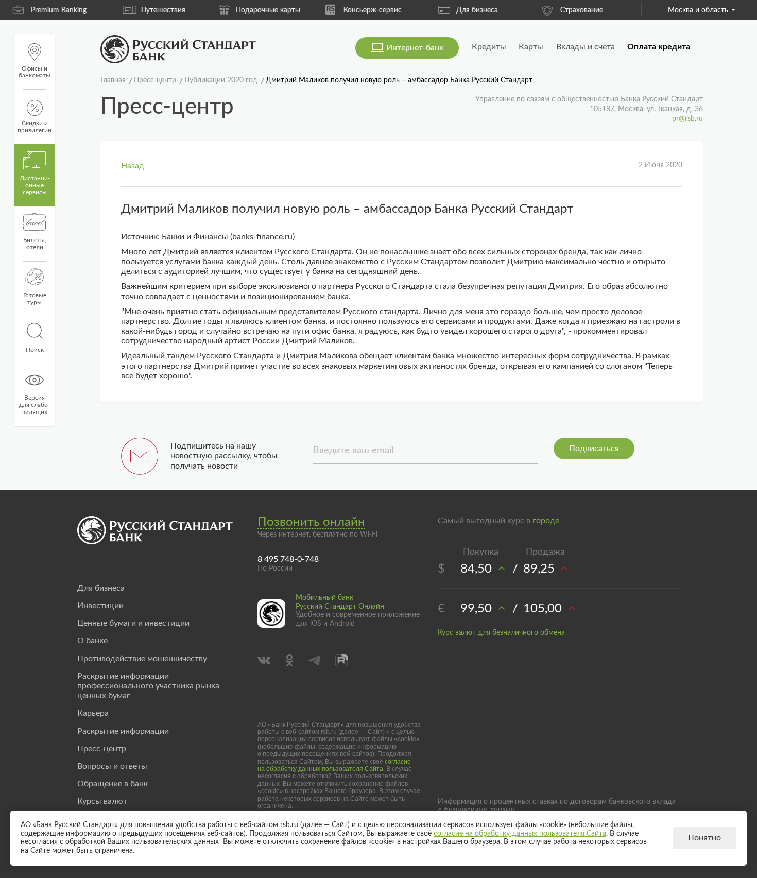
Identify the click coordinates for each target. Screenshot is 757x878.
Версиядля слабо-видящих (34, 404)
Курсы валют (102, 801)
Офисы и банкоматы (34, 72)
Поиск (35, 350)
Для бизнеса (383, 10)
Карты (531, 47)
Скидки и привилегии (34, 126)
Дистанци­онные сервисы (35, 185)
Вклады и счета (585, 47)
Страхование (488, 10)
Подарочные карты (174, 10)
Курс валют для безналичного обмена (501, 632)
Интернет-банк (414, 48)
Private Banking (592, 10)
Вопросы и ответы (112, 766)
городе (545, 521)
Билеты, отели (34, 243)
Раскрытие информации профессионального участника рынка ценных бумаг (148, 686)
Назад (132, 166)
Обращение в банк (112, 784)
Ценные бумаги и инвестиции (133, 623)
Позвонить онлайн (311, 522)
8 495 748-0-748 (288, 559)
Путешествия (69, 10)
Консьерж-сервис (279, 10)
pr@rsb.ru (687, 119)
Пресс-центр (101, 749)
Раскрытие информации (123, 731)
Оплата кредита (658, 47)
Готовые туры (34, 298)
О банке (92, 640)
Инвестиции (100, 605)
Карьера (93, 713)
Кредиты (489, 47)
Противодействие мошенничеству (142, 659)
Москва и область (698, 10)
